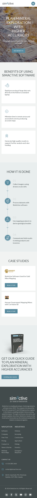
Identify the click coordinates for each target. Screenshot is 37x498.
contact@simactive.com (13, 469)
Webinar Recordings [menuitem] (5, 451)
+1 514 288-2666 (11, 463)
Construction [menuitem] (19, 437)
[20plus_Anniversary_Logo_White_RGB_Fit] (18, 399)
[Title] (8, 3)
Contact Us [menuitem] (5, 444)
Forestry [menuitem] (17, 447)
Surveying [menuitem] (18, 434)
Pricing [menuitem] (4, 441)
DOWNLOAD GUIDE (10, 377)
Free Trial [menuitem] (5, 437)
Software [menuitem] (4, 431)
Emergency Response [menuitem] (18, 451)
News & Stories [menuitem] (6, 447)
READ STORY (11, 285)
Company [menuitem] (5, 434)
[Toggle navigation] (33, 3)
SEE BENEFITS (18, 51)
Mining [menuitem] (17, 444)
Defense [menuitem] (17, 431)
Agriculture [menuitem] (18, 441)
